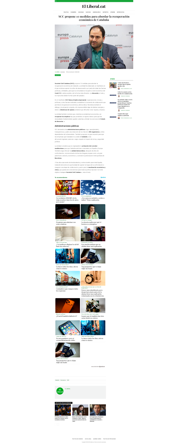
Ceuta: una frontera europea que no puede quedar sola (124, 84)
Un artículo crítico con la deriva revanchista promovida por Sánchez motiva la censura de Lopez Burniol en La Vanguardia (125, 104)
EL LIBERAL (57, 72)
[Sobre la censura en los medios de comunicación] (113, 94)
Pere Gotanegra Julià (126, 88)
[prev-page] (56, 424)
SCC (68, 380)
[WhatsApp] (63, 78)
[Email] (69, 78)
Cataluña (57, 380)
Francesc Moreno (125, 96)
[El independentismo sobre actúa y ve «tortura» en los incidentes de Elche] (63, 410)
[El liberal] (94, 6)
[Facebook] (130, 1)
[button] (56, 1)
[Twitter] (132, 1)
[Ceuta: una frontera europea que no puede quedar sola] (113, 85)
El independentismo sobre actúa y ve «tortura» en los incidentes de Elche (61, 418)
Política (58, 75)
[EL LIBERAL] (59, 391)
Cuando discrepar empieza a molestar (123, 114)
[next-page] (58, 424)
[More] (76, 78)
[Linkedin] (66, 78)
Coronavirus (63, 380)
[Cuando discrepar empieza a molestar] (113, 116)
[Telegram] (73, 78)
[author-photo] (119, 88)
